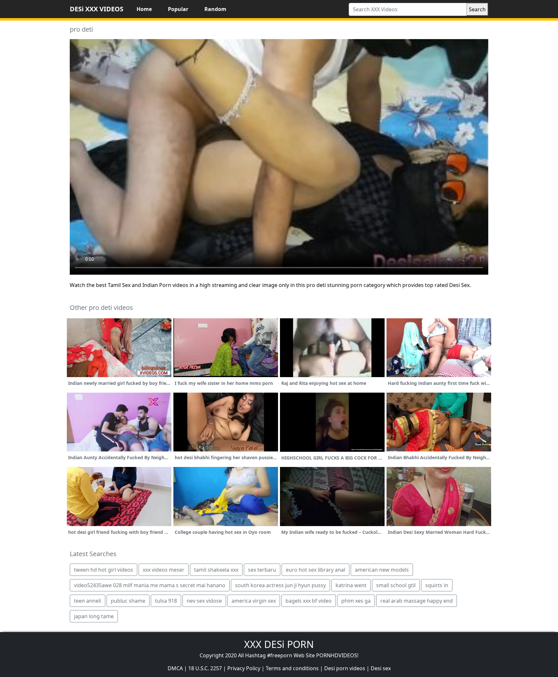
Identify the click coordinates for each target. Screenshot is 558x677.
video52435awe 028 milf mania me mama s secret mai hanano (149, 585)
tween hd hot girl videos (103, 569)
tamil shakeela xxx (216, 569)
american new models (382, 569)
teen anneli (87, 600)
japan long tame (94, 616)
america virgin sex (254, 600)
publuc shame (128, 600)
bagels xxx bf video (308, 600)
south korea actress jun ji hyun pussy (280, 585)
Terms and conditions (292, 668)
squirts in (436, 585)
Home (144, 9)
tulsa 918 (166, 600)
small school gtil (396, 585)
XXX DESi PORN (279, 644)
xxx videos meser (163, 569)
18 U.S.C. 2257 (205, 668)
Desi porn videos (344, 668)
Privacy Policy (243, 668)
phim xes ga (356, 600)
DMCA (175, 668)
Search (477, 9)
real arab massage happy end (416, 600)
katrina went (351, 585)
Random (215, 9)
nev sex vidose (204, 600)
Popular (178, 9)
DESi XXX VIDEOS (96, 9)
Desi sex (381, 668)
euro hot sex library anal (315, 569)
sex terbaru (262, 569)
